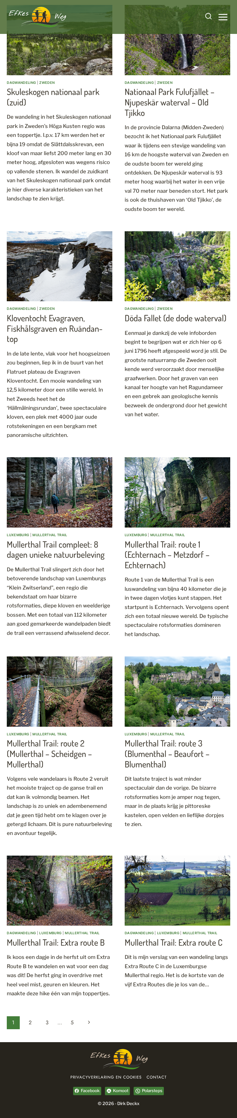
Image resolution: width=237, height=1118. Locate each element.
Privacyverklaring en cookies (106, 1077)
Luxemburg (18, 535)
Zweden (47, 82)
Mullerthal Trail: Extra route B (56, 942)
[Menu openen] (223, 17)
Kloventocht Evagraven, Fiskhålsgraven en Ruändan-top (54, 328)
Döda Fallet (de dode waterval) (176, 317)
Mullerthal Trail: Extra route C (173, 942)
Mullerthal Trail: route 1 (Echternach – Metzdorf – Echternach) (167, 554)
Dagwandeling (21, 82)
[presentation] (59, 40)
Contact (157, 1077)
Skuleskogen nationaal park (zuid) (53, 97)
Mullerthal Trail (49, 535)
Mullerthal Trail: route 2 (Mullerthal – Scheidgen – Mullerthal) (49, 753)
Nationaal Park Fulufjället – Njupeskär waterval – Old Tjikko (169, 102)
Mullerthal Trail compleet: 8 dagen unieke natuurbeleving (56, 549)
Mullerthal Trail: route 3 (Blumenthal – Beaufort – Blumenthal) (167, 753)
